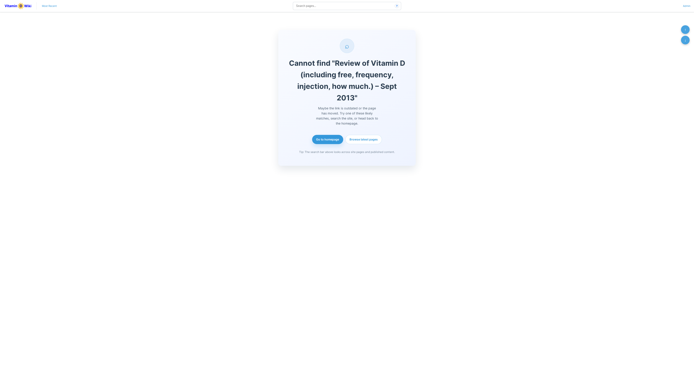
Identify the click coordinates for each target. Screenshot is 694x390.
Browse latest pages (364, 139)
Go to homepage (327, 139)
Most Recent (49, 5)
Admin (686, 5)
